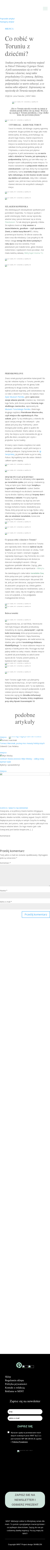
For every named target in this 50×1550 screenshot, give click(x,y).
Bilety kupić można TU (33, 253)
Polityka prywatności (16, 1383)
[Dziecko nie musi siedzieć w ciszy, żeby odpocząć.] (25, 1323)
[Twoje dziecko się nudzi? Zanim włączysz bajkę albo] (25, 1139)
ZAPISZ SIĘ (24, 355)
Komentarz (5, 863)
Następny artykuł (7, 22)
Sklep (8, 1376)
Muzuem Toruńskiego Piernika (17, 409)
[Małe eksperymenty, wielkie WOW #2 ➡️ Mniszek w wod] (25, 973)
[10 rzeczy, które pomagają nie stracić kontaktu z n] (25, 1233)
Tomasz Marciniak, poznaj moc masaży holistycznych (22, 743)
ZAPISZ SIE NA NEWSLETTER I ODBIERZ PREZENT (25, 1499)
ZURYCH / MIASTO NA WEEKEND (14, 808)
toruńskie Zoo (37, 573)
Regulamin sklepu (14, 1380)
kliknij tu (40, 568)
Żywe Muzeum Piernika (14, 397)
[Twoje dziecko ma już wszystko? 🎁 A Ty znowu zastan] (25, 1052)
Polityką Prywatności (20, 1442)
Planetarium (10, 222)
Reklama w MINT (14, 1391)
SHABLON (37, 1544)
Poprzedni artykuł (7, 18)
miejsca (9, 29)
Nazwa (3, 890)
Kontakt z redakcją (15, 1387)
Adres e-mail (6, 901)
